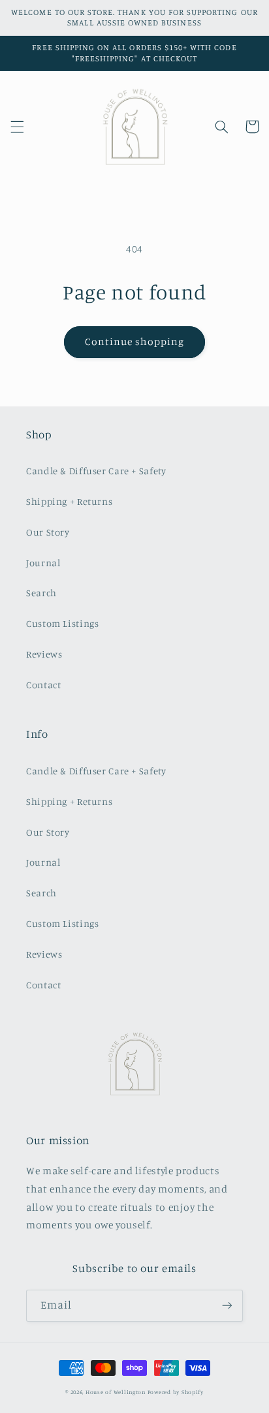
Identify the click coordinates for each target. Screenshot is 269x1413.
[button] (17, 127)
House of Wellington (116, 1391)
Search (41, 592)
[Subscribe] (227, 1306)
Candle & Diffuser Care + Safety (96, 470)
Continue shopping (135, 341)
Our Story (48, 532)
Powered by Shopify (176, 1391)
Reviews (44, 654)
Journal (43, 562)
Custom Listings (62, 623)
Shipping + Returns (69, 501)
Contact (43, 684)
